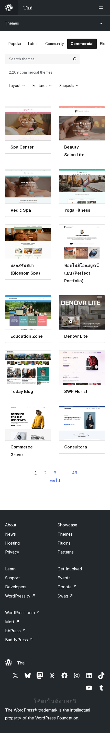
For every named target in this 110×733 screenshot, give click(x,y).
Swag (65, 596)
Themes (12, 23)
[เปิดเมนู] (102, 7)
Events (64, 577)
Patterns (66, 552)
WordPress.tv (20, 596)
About (10, 524)
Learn (10, 568)
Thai (21, 663)
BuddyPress (19, 639)
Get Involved (70, 568)
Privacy (12, 552)
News (10, 534)
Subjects (66, 85)
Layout (14, 85)
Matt (12, 621)
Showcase (67, 524)
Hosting (12, 543)
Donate (67, 586)
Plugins (64, 543)
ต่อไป (55, 480)
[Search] (74, 59)
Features (39, 85)
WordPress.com (22, 612)
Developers (15, 586)
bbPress (15, 630)
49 (74, 472)
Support (12, 577)
